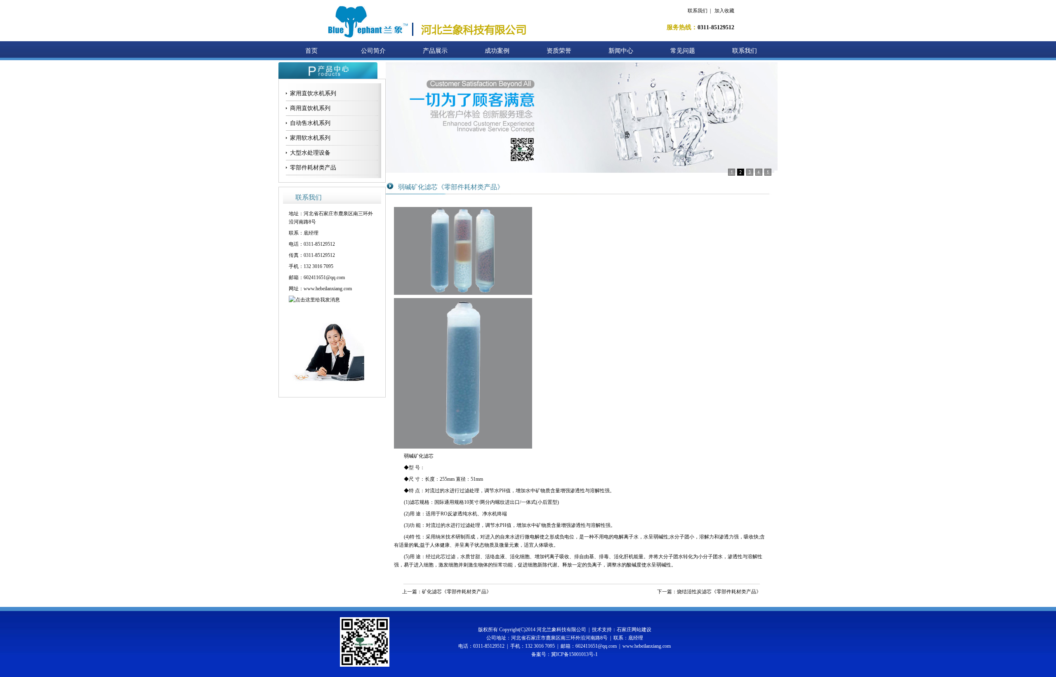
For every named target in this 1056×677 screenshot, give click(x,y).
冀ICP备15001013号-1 (574, 654)
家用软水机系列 (310, 138)
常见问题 (682, 50)
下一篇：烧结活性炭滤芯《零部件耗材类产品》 (709, 592)
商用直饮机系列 (310, 108)
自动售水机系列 (310, 123)
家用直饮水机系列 (313, 93)
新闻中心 (620, 50)
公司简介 (373, 50)
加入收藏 (724, 11)
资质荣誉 (559, 50)
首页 (311, 50)
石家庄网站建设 (634, 629)
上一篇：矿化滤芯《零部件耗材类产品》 (446, 592)
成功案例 (497, 50)
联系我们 (697, 11)
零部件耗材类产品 (313, 168)
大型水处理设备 (310, 153)
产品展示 (435, 50)
